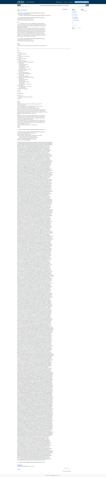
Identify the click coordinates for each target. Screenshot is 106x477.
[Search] (88, 2)
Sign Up (71, 2)
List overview (74, 12)
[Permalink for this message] (70, 468)
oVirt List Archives (30, 2)
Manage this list (60, 2)
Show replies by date (67, 471)
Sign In (66, 2)
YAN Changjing (23, 10)
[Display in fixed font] (68, 468)
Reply (19, 469)
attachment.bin (20, 466)
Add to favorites (76, 20)
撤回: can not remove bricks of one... (24, 6)
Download (75, 14)
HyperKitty (53, 475)
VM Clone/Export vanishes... (84, 6)
